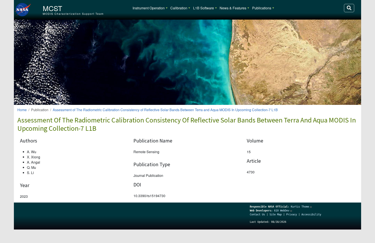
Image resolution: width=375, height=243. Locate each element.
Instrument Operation (149, 7)
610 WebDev (281, 210)
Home (22, 109)
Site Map (276, 214)
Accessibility (311, 214)
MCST (52, 8)
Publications (261, 7)
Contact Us (257, 214)
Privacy (291, 214)
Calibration (178, 7)
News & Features (233, 7)
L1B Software (203, 7)
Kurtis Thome (300, 206)
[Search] (349, 8)
